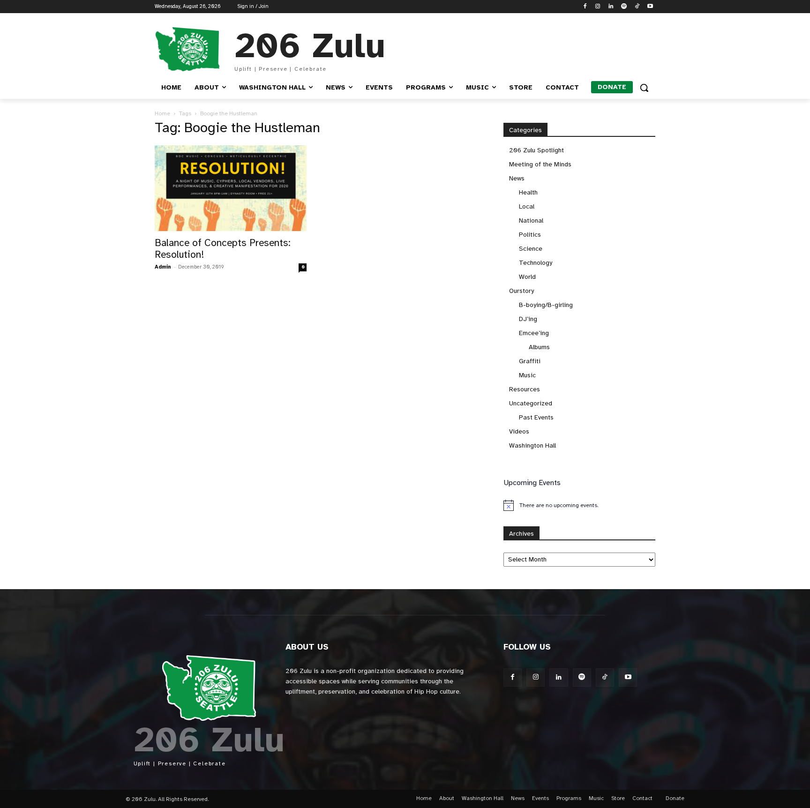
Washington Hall (532, 445)
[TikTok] (636, 6)
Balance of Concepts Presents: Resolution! (223, 249)
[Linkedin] (611, 6)
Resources (524, 389)
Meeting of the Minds (540, 164)
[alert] (579, 505)
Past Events (536, 417)
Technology (535, 263)
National (531, 220)
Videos (519, 431)
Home (162, 113)
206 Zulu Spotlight (536, 150)
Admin (163, 267)
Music (527, 375)
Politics (530, 235)
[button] (644, 87)
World (527, 277)
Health (528, 192)
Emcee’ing (534, 333)
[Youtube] (650, 6)
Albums (539, 347)
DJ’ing (528, 319)
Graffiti (529, 361)
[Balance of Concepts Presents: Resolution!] (231, 188)
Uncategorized (530, 403)
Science (530, 249)
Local (526, 206)
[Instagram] (597, 6)
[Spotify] (624, 6)
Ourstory (521, 291)
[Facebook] (584, 6)
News (517, 178)
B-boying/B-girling (546, 305)
